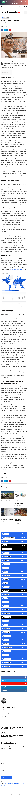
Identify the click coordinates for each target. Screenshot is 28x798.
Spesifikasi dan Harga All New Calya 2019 (6, 501)
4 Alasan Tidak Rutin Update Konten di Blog (7, 518)
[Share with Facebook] (2, 30)
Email (2, 770)
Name (2, 763)
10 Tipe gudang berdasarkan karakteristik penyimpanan (18, 520)
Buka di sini (14, 3)
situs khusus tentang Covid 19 (17, 269)
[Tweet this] (5, 30)
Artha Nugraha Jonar (6, 22)
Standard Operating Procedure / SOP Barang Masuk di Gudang (20, 502)
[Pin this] (10, 30)
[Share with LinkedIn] (7, 30)
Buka (10, 72)
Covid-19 (4, 473)
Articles (4, 716)
